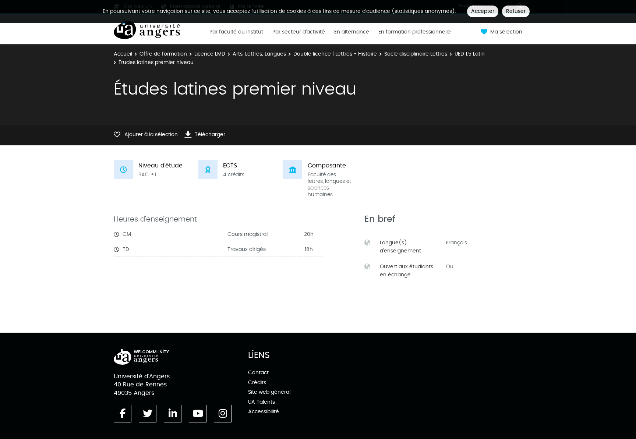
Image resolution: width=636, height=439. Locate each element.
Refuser (516, 11)
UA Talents (261, 402)
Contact (258, 372)
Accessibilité (263, 411)
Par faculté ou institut (236, 32)
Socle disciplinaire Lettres (415, 54)
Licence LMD (209, 54)
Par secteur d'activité (298, 32)
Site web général (269, 392)
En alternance (351, 32)
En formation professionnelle (414, 32)
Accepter (482, 11)
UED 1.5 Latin (470, 54)
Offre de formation (163, 54)
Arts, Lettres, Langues (259, 54)
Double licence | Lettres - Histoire (335, 54)
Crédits (257, 382)
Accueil (123, 54)
